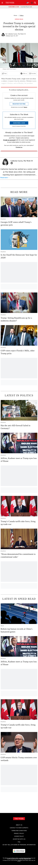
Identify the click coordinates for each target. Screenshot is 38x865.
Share (5, 73)
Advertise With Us (19, 839)
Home (15, 15)
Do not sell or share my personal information (19, 844)
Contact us (19, 147)
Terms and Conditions (19, 830)
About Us (19, 825)
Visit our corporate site (25, 858)
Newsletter (33, 73)
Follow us (25, 73)
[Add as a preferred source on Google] (19, 851)
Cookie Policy (19, 836)
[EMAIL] (12, 163)
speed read (19, 19)
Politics (22, 15)
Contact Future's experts (19, 827)
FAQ (19, 842)
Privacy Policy (19, 833)
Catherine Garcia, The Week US (17, 34)
